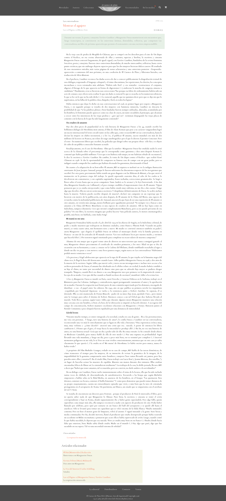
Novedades (64, 7)
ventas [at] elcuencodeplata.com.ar (120, 498)
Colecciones (88, 7)
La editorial (94, 489)
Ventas (138, 489)
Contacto (126, 489)
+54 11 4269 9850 (99, 498)
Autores (76, 7)
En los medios (149, 7)
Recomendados (132, 7)
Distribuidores (111, 489)
